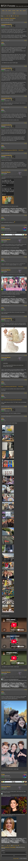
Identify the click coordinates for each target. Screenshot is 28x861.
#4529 (25, 96)
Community (6, 18)
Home (3, 10)
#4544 (25, 393)
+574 (2, 45)
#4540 (25, 305)
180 (7, 15)
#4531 (25, 122)
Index (2, 18)
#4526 (25, 22)
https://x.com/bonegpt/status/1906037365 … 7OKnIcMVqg (12, 150)
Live (6, 10)
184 (15, 15)
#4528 (25, 66)
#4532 (25, 143)
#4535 (25, 215)
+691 (2, 174)
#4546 (25, 416)
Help (21, 10)
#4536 (25, 225)
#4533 (25, 153)
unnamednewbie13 (6, 24)
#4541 (25, 316)
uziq (2, 42)
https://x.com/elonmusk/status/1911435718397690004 (11, 399)
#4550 (25, 784)
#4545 (25, 406)
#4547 (25, 670)
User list (13, 10)
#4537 (25, 237)
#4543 (25, 379)
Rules (17, 10)
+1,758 (2, 229)
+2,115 (2, 26)
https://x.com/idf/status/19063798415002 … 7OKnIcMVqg (12, 386)
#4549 (25, 772)
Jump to (2, 850)
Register (24, 10)
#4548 (25, 689)
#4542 (25, 355)
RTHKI (3, 227)
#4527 (25, 40)
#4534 (25, 170)
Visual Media (12, 18)
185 (18, 15)
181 (9, 15)
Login (14, 12)
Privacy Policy (16, 858)
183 (13, 15)
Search (9, 10)
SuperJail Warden (6, 172)
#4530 (25, 107)
